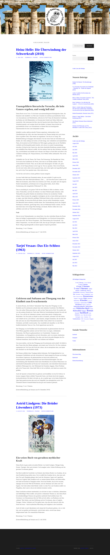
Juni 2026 (75, 149)
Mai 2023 (75, 265)
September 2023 (76, 253)
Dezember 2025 (76, 168)
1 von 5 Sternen (79, 282)
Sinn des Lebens (87, 315)
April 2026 (75, 156)
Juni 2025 (75, 187)
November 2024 (76, 209)
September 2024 (76, 215)
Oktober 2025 (76, 174)
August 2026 (76, 143)
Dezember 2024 (76, 206)
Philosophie (89, 306)
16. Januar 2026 (20, 253)
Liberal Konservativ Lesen (28, 548)
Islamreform (76, 300)
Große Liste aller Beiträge (79, 68)
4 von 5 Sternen (83, 286)
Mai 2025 (75, 190)
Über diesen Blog (77, 354)
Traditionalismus (76, 319)
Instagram (75, 337)
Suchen (74, 55)
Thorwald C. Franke (31, 57)
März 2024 (75, 234)
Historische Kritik (79, 296)
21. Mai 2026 (19, 57)
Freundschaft (87, 294)
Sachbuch (84, 313)
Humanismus (88, 296)
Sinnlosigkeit (78, 317)
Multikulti (89, 304)
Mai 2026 (75, 152)
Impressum (75, 357)
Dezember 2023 (76, 243)
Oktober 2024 (76, 212)
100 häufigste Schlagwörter (79, 279)
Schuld (82, 315)
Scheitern (77, 315)
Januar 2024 (75, 240)
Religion (83, 311)
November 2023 (76, 247)
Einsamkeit (78, 294)
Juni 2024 (75, 225)
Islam (85, 298)
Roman (90, 310)
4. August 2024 (20, 411)
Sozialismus (86, 317)
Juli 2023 (75, 259)
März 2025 (75, 196)
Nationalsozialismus (79, 306)
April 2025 (75, 193)
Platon (74, 308)
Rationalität (77, 311)
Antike (90, 288)
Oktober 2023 (76, 250)
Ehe (74, 294)
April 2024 (75, 231)
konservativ (90, 300)
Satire (90, 313)
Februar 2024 (76, 237)
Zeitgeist (91, 319)
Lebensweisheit (83, 302)
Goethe (74, 296)
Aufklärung (83, 290)
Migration (84, 304)
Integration (76, 298)
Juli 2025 (75, 184)
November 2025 (76, 171)
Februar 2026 (76, 162)
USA (82, 319)
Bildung (89, 290)
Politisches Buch (82, 308)
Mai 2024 (75, 228)
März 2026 (75, 159)
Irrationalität (80, 298)
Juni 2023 (75, 262)
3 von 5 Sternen (83, 284)
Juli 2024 (75, 221)
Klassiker (84, 300)
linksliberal (78, 304)
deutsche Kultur (89, 292)
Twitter (74, 340)
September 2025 (76, 178)
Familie (82, 294)
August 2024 (76, 218)
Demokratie (82, 292)
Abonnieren (89, 45)
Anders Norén (84, 548)
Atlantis (77, 290)
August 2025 (76, 181)
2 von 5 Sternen (87, 282)
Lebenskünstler (77, 302)
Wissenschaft (86, 319)
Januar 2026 (75, 165)
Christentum (76, 292)
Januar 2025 (75, 203)
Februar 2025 (76, 199)
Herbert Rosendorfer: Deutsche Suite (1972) (83, 113)
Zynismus (83, 320)
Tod (90, 317)
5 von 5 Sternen (81, 288)
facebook (75, 334)
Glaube (92, 294)
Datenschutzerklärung (78, 360)
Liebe (90, 302)
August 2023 (76, 256)
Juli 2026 (75, 146)
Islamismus (89, 298)
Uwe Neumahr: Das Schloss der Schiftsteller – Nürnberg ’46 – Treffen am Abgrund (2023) (83, 88)
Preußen (91, 308)
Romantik (77, 313)
